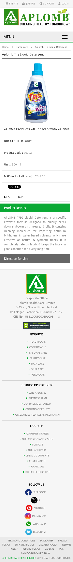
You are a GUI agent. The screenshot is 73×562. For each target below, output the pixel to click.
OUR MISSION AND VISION (37, 439)
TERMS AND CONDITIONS (21, 540)
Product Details (15, 208)
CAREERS (49, 548)
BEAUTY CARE (37, 358)
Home (5, 47)
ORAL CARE (37, 369)
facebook (39, 492)
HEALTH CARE (38, 341)
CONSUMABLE (37, 347)
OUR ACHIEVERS (37, 450)
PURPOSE (37, 444)
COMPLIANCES (37, 461)
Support (48, 3)
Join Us (30, 3)
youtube (39, 508)
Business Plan (37, 398)
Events (13, 3)
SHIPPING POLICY (25, 544)
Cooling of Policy (37, 409)
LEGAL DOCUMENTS (37, 455)
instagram (39, 515)
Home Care (22, 47)
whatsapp (39, 523)
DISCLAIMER (46, 540)
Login (65, 3)
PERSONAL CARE (37, 352)
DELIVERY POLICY (48, 544)
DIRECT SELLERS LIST (37, 472)
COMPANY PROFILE (37, 433)
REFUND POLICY (31, 548)
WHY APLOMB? (37, 392)
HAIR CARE (37, 363)
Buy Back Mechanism (37, 403)
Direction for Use (16, 259)
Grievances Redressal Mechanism (37, 414)
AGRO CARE (38, 374)
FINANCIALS (38, 466)
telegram (39, 531)
